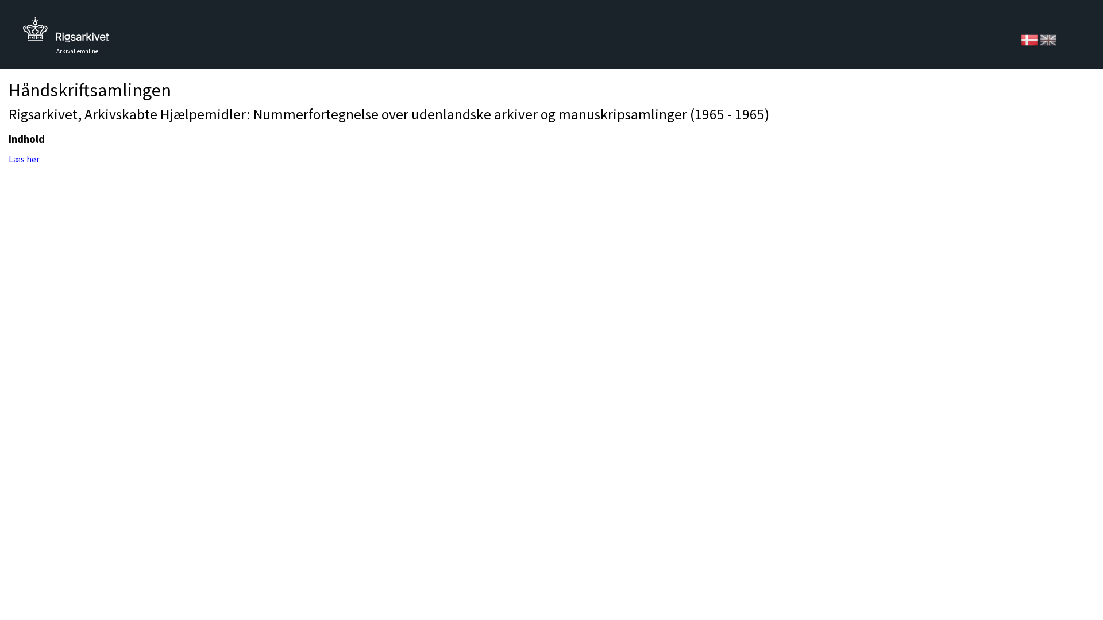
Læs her (24, 159)
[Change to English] (1048, 39)
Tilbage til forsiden (66, 33)
